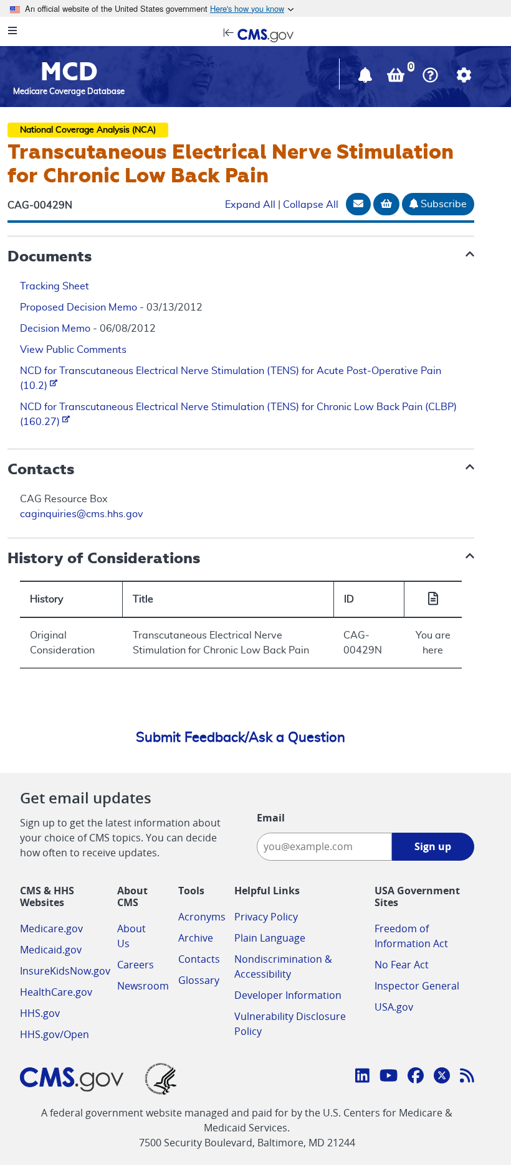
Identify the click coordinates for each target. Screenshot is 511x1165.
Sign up (432, 846)
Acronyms (202, 917)
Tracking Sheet (54, 286)
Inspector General (417, 986)
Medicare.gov (51, 928)
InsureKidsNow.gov (65, 971)
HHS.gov (40, 1013)
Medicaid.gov (51, 950)
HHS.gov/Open (54, 1034)
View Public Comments (73, 350)
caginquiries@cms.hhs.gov (81, 514)
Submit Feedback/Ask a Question (240, 737)
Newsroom (143, 986)
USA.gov (394, 1007)
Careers (135, 964)
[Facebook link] (416, 1077)
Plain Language (269, 938)
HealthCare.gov (56, 992)
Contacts (199, 959)
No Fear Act (402, 964)
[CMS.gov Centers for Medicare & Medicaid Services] (255, 34)
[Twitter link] (442, 1077)
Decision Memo (55, 329)
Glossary (198, 980)
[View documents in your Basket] (397, 78)
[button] (366, 78)
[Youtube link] (389, 1077)
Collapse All (310, 205)
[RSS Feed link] (467, 1077)
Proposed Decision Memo (78, 307)
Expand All (250, 205)
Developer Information (287, 995)
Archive (195, 938)
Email (271, 818)
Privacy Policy (266, 917)
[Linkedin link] (362, 1077)
